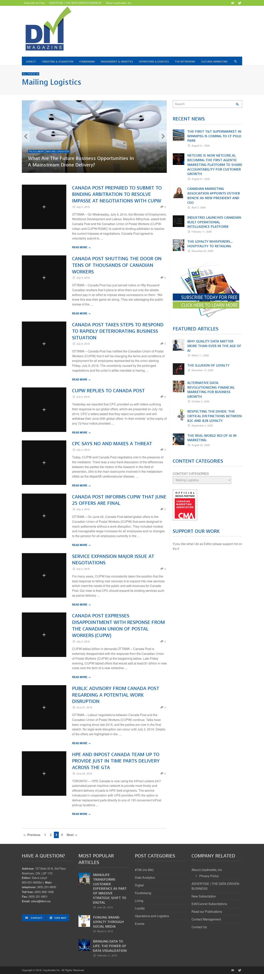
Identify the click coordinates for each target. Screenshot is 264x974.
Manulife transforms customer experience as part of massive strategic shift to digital (110, 889)
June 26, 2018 (105, 907)
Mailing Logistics (57, 151)
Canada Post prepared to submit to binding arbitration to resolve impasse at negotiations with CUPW (117, 194)
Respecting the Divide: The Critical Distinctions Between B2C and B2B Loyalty (214, 416)
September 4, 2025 (202, 425)
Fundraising (143, 893)
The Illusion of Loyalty (208, 365)
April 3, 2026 (199, 207)
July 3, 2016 (83, 569)
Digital (139, 885)
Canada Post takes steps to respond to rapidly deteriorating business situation (118, 331)
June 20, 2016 (84, 773)
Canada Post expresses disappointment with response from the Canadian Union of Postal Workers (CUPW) (118, 625)
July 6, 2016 (83, 207)
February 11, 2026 (202, 231)
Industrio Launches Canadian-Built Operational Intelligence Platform (214, 222)
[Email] (232, 3)
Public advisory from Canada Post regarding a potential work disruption (115, 695)
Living (139, 900)
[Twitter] (239, 3)
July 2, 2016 (83, 641)
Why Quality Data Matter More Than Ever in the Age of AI (214, 346)
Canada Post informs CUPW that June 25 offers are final (119, 500)
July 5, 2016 (83, 396)
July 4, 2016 (83, 449)
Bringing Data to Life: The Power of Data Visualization (110, 946)
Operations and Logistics (152, 916)
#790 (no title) (144, 869)
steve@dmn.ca (40, 901)
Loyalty (140, 908)
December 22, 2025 (202, 251)
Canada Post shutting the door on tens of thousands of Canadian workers (117, 265)
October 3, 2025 (200, 401)
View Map (60, 917)
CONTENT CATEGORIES (191, 473)
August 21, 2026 (201, 145)
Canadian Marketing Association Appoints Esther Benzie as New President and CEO (213, 195)
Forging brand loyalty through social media (108, 922)
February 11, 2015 (107, 955)
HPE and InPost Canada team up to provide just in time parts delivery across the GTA (116, 761)
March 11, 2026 (200, 355)
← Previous (31, 834)
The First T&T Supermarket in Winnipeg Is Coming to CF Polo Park (214, 136)
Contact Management (206, 919)
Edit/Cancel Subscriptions (209, 904)
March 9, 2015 (105, 931)
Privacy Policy (209, 876)
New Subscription (204, 896)
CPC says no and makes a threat (112, 443)
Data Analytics (145, 877)
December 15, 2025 (202, 370)
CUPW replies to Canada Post (108, 390)
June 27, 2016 (84, 707)
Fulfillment (36, 151)
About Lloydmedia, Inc (207, 869)
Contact (36, 917)
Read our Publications (207, 911)
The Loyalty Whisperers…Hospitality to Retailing (210, 243)
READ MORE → (81, 247)
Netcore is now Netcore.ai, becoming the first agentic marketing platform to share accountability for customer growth (214, 164)
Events (139, 923)
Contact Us (199, 927)
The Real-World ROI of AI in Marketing (211, 438)
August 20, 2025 (201, 445)
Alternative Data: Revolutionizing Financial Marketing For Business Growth (211, 389)
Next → (72, 834)
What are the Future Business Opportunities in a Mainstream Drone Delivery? (81, 161)
